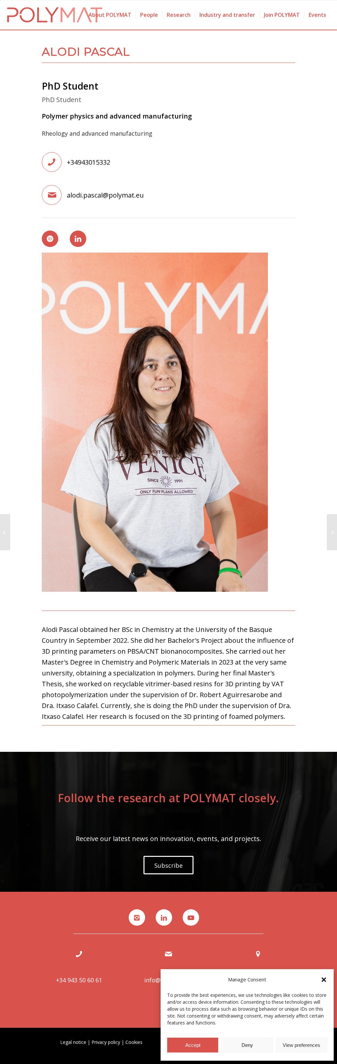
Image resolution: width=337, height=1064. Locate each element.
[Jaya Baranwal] (332, 532)
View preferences (301, 1045)
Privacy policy (105, 1042)
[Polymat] (55, 14)
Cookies (134, 1042)
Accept (192, 1045)
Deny (247, 1045)
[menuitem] (110, 14)
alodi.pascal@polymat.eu (105, 195)
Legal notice (73, 1042)
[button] (324, 979)
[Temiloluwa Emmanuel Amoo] (5, 532)
